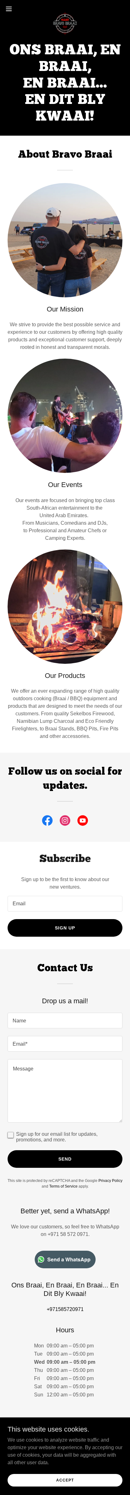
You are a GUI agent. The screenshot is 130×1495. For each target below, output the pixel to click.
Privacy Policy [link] (110, 1180)
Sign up (65, 927)
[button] (12, 9)
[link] (65, 8)
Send (65, 1159)
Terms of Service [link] (63, 1186)
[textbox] (65, 904)
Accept (65, 1480)
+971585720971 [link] (65, 1309)
